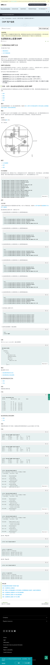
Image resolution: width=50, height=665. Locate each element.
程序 (4, 165)
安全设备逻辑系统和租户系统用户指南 (10, 585)
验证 (4, 100)
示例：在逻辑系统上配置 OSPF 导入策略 (11, 596)
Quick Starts (23, 8)
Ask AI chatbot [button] (14, 1)
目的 (4, 380)
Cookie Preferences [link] (7, 652)
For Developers (43, 8)
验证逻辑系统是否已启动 (8, 372)
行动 (4, 383)
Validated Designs (32, 8)
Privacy (5, 637)
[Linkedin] (12, 631)
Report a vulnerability (8, 649)
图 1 (7, 119)
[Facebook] (4, 631)
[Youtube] (15, 631)
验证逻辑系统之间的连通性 (8, 375)
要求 (4, 93)
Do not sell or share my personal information (12, 644)
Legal (4, 640)
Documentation (5, 9)
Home (3, 18)
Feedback (5, 647)
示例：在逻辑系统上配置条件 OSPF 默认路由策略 (13, 592)
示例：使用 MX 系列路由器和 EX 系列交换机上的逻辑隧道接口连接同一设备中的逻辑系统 (21, 590)
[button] (46, 657)
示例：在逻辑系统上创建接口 (8, 588)
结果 (4, 167)
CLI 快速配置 (5, 163)
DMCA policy (6, 642)
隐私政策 (3, 663)
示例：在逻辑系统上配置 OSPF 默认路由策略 (12, 594)
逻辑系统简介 (5, 50)
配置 (4, 97)
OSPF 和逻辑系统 (6, 53)
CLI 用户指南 (37, 205)
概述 (4, 95)
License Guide (15, 8)
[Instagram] (9, 631)
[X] (7, 631)
